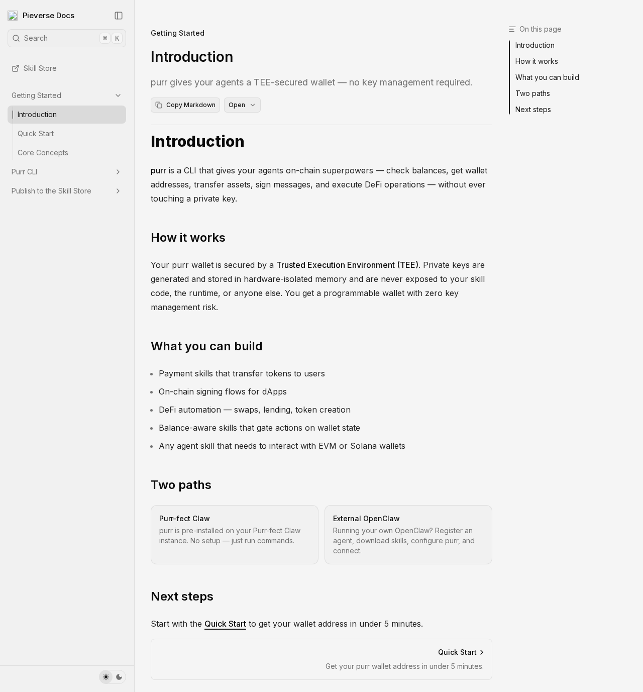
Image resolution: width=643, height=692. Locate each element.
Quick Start (36, 133)
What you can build (207, 346)
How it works (188, 237)
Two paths (181, 484)
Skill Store (40, 68)
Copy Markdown (191, 105)
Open (237, 105)
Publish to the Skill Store (51, 190)
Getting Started (36, 95)
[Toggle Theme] (112, 677)
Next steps (182, 596)
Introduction (37, 114)
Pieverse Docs (48, 15)
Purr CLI (24, 171)
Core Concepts (43, 152)
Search (71, 38)
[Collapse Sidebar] (118, 15)
